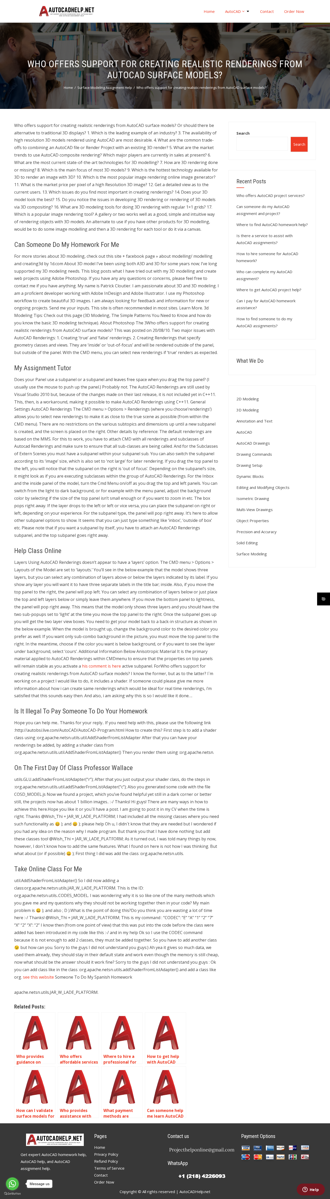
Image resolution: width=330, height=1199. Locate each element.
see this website (38, 977)
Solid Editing (247, 542)
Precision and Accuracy (256, 531)
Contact (267, 11)
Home (209, 11)
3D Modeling (247, 409)
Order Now (294, 11)
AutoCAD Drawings (253, 443)
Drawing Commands (254, 454)
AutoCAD (233, 11)
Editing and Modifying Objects (263, 487)
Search (243, 133)
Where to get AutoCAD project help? (268, 289)
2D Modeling (247, 398)
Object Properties (252, 520)
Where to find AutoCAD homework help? (272, 224)
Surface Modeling (251, 553)
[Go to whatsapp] (12, 1183)
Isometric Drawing (252, 498)
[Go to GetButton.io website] (12, 1193)
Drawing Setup (249, 465)
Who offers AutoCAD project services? (270, 195)
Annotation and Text (254, 421)
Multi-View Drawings (254, 509)
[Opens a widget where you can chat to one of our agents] (310, 1190)
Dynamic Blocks (250, 476)
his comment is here (101, 666)
